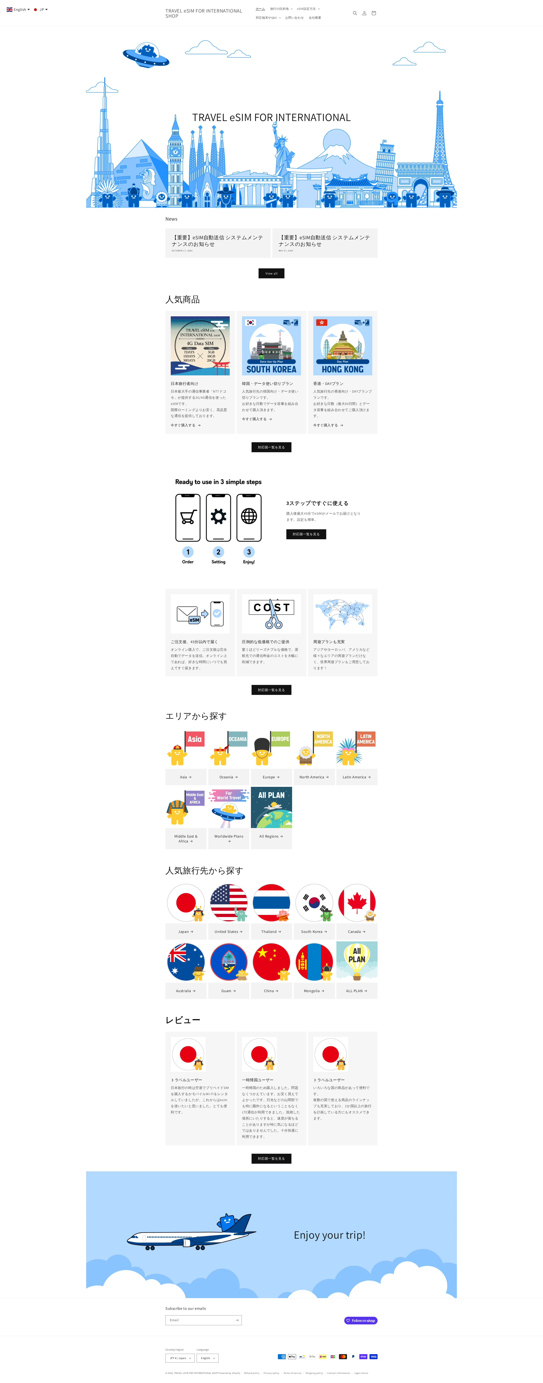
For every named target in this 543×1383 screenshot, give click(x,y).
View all (272, 273)
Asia (183, 777)
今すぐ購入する (183, 425)
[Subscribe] (237, 1320)
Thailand (269, 931)
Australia (183, 990)
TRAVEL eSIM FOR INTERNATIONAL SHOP (196, 1373)
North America (311, 777)
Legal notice (361, 1373)
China (269, 990)
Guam (226, 990)
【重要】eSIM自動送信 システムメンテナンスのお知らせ (217, 240)
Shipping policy (314, 1373)
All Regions (269, 836)
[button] (281, 8)
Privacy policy (271, 1373)
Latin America (354, 777)
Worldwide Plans (228, 836)
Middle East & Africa (185, 839)
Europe (269, 777)
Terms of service (292, 1373)
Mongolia (312, 990)
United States (226, 931)
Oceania (226, 777)
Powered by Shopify (229, 1373)
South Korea (312, 931)
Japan (183, 931)
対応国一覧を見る (271, 447)
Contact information (338, 1373)
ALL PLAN (354, 990)
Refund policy (251, 1373)
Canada (354, 931)
